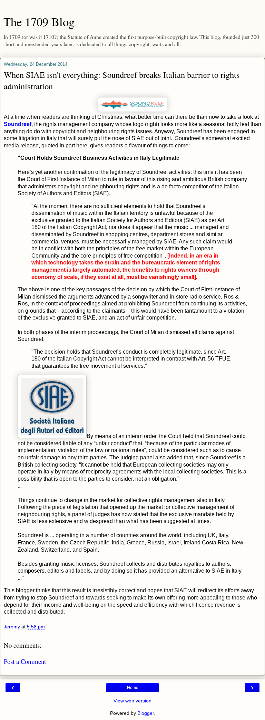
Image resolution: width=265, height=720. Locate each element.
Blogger (145, 713)
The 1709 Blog (39, 22)
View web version (132, 700)
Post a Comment (25, 661)
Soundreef (17, 124)
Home (132, 687)
